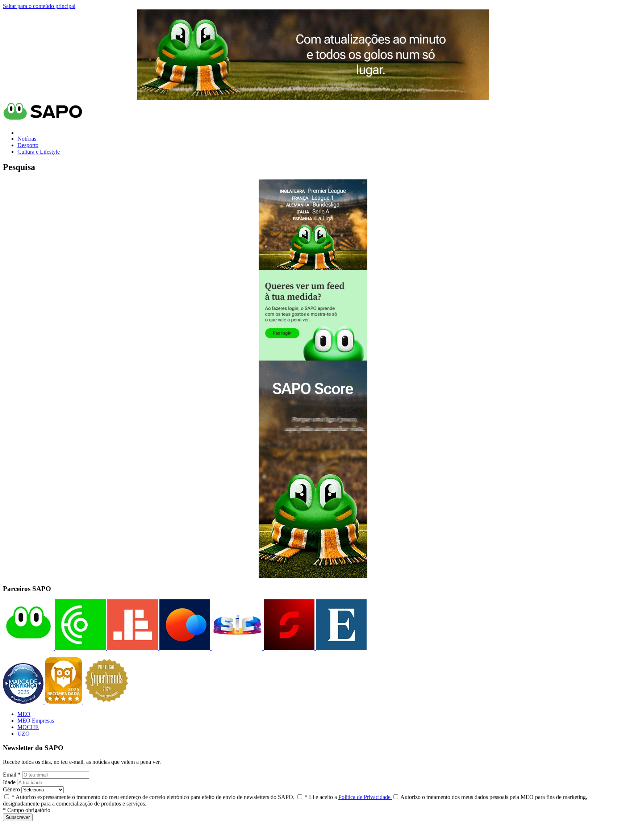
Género (11, 789)
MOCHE (28, 727)
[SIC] (236, 648)
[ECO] (80, 648)
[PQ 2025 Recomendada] (64, 702)
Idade (9, 782)
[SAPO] (28, 648)
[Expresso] (340, 648)
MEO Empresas (35, 720)
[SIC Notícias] (288, 648)
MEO (23, 714)
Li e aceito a (348, 797)
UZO (23, 734)
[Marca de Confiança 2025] (24, 702)
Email (12, 774)
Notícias (26, 139)
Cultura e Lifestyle (38, 152)
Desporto (27, 145)
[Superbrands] (106, 702)
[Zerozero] (184, 648)
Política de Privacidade (365, 797)
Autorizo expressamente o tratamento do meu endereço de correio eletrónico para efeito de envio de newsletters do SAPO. (153, 797)
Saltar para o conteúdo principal (39, 6)
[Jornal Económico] (132, 648)
